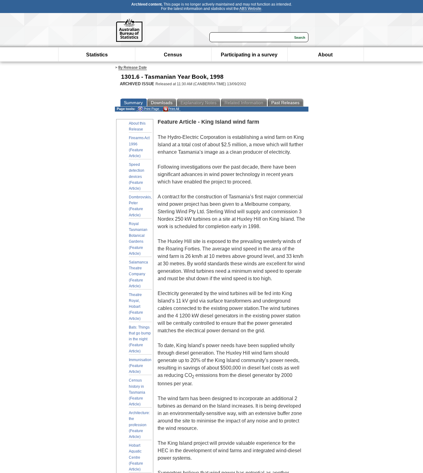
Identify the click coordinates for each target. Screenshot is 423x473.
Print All (173, 109)
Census (173, 54)
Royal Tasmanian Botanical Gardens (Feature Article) (138, 239)
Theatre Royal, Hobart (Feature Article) (136, 307)
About (325, 54)
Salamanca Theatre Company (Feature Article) (138, 274)
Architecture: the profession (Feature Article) (139, 425)
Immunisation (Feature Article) (140, 366)
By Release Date (132, 67)
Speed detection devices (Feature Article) (136, 176)
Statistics (97, 54)
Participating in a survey (249, 54)
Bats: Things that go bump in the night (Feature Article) (140, 339)
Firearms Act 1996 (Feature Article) (139, 147)
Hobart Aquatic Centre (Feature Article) (136, 457)
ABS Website (250, 9)
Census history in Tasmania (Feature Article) (137, 392)
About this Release (137, 126)
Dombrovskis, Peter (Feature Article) (140, 206)
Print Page (151, 109)
